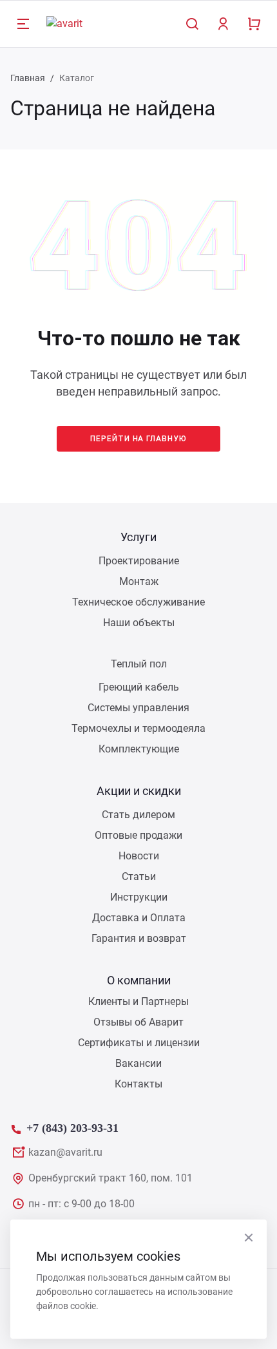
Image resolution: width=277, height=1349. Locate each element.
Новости (139, 856)
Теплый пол (139, 664)
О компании (139, 980)
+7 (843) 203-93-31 (72, 1126)
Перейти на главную (138, 438)
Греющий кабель (139, 687)
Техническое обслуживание (138, 602)
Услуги (138, 537)
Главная (27, 78)
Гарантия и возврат (138, 938)
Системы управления (138, 708)
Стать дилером (138, 814)
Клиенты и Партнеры (138, 1001)
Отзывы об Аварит (138, 1022)
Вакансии (138, 1063)
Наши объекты (139, 623)
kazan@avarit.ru (65, 1152)
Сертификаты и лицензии (139, 1043)
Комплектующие (139, 749)
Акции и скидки (139, 791)
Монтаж (138, 581)
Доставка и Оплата (139, 918)
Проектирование (139, 561)
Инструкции (138, 897)
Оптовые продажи (138, 835)
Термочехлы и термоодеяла (138, 728)
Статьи (139, 876)
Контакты (138, 1084)
